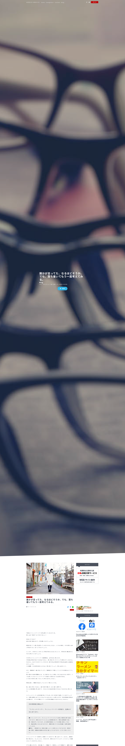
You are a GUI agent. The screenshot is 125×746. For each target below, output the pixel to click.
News (63, 288)
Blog (62, 2)
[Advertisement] (50, 622)
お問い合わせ (95, 2)
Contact (57, 2)
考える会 (72, 609)
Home (43, 2)
